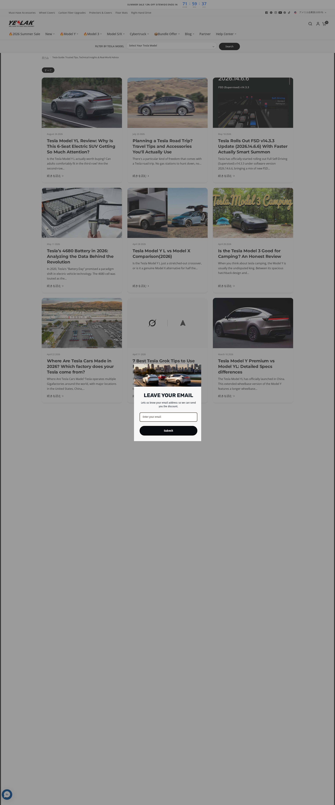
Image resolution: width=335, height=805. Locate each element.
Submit (168, 430)
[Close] (197, 368)
